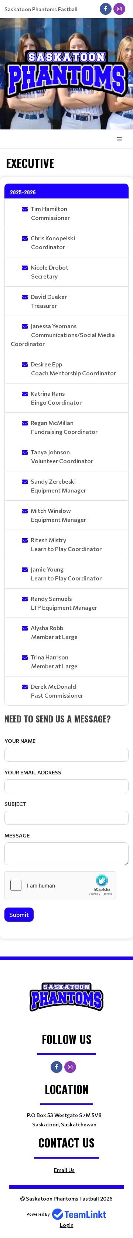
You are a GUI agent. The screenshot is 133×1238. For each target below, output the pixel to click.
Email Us (64, 1170)
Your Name (19, 741)
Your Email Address (32, 772)
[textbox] (66, 718)
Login (67, 1225)
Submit (19, 914)
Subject (15, 804)
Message (17, 835)
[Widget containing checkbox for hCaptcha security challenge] (60, 885)
